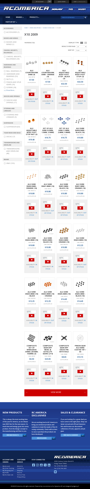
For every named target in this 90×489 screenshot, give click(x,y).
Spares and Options (35, 28)
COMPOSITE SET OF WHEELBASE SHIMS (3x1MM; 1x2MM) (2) (31, 350)
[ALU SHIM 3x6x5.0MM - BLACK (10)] (80, 284)
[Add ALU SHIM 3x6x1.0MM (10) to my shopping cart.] (48, 206)
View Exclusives (42, 438)
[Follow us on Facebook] (33, 466)
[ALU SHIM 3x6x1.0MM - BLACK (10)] (63, 176)
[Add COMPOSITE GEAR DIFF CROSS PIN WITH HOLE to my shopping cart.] (64, 371)
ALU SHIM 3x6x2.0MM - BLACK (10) (48, 240)
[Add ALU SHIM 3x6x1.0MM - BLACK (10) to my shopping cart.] (64, 208)
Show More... (9, 90)
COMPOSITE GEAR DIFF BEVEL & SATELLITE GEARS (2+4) (48, 350)
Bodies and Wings (11, 43)
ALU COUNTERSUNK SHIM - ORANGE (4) (47, 73)
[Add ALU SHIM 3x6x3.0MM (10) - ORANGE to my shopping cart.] (48, 315)
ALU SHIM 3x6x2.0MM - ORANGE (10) (64, 240)
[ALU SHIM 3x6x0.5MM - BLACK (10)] (80, 120)
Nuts (9, 79)
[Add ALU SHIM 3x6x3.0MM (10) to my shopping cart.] (80, 259)
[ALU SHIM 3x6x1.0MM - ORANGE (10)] (80, 176)
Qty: (29, 90)
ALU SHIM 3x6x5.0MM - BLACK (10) (80, 294)
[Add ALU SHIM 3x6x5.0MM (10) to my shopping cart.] (64, 313)
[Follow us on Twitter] (45, 466)
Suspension (13, 127)
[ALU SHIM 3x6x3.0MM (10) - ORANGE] (47, 284)
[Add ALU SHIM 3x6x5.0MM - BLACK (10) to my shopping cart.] (80, 315)
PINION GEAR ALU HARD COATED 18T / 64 (80, 349)
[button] (79, 1)
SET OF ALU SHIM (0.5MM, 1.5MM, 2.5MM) (48, 130)
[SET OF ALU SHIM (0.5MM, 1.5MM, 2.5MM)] (47, 120)
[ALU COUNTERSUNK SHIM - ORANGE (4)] (47, 62)
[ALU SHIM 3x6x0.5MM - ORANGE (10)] (31, 176)
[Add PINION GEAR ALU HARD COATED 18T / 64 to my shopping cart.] (80, 371)
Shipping (19, 470)
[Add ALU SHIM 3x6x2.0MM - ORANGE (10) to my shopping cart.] (64, 261)
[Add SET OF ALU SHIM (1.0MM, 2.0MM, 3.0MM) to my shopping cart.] (64, 152)
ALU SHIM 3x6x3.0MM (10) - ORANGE (47, 294)
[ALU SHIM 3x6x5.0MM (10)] (63, 284)
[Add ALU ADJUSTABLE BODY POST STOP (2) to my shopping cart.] (80, 96)
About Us (20, 466)
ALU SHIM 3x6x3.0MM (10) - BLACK (31, 294)
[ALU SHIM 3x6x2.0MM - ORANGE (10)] (63, 230)
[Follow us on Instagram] (37, 466)
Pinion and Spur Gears (13, 83)
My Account (40, 1)
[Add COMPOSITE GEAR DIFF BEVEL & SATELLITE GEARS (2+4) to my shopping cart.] (48, 373)
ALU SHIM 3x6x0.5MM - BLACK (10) (80, 130)
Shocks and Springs (11, 101)
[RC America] (45, 8)
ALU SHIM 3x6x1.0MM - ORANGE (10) (80, 186)
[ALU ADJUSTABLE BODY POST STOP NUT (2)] (31, 120)
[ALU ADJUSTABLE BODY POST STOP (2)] (80, 62)
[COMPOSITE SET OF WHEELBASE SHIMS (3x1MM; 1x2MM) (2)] (31, 338)
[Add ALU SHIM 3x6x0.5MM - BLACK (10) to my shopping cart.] (80, 152)
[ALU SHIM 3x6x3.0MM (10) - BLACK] (31, 284)
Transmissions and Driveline (13, 151)
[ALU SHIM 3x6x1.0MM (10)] (47, 176)
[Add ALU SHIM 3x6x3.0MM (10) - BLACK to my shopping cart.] (31, 315)
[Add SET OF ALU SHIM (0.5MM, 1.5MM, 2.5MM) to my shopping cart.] (48, 152)
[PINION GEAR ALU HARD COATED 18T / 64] (80, 338)
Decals (10, 136)
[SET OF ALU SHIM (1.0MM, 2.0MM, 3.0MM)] (63, 120)
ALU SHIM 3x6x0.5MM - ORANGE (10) (31, 186)
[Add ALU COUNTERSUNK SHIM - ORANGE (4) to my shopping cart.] (48, 96)
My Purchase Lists (8, 475)
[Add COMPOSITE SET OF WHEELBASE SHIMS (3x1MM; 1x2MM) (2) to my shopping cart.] (31, 373)
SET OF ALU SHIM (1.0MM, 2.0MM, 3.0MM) (64, 130)
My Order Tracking (8, 468)
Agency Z (76, 486)
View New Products (13, 435)
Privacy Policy (21, 477)
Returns (19, 472)
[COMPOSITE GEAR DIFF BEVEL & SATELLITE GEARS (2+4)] (47, 338)
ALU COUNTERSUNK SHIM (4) (31, 72)
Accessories (12, 32)
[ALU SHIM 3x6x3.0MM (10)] (80, 230)
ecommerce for (53, 486)
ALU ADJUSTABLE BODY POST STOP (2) (80, 73)
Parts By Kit (10, 22)
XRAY (10, 163)
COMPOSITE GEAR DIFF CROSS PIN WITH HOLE (64, 349)
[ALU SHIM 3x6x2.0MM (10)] (31, 230)
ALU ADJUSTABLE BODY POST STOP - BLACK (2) (64, 74)
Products (34, 17)
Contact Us (20, 468)
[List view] (85, 43)
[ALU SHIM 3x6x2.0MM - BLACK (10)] (47, 230)
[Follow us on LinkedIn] (49, 466)
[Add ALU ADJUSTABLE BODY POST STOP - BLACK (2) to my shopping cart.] (64, 98)
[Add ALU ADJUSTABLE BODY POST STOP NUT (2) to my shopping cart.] (31, 154)
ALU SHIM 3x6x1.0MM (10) (47, 185)
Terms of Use (21, 475)
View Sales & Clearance (71, 435)
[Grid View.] (81, 43)
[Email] (55, 472)
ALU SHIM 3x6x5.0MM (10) (64, 293)
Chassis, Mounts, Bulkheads (14, 57)
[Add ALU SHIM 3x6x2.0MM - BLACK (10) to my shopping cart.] (48, 261)
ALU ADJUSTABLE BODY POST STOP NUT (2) (31, 131)
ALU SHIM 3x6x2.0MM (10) (31, 239)
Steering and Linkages (12, 116)
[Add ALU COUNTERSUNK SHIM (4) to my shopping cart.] (31, 94)
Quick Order (61, 1)
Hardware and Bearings (13, 75)
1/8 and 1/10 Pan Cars (48, 28)
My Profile (6, 472)
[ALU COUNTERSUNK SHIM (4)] (31, 62)
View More (56, 392)
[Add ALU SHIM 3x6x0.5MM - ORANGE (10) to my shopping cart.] (31, 208)
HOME (8, 17)
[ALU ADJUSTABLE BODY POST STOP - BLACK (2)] (63, 62)
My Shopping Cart (8, 470)
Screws (11, 87)
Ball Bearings (13, 71)
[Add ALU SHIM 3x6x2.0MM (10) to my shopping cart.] (31, 259)
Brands (19, 17)
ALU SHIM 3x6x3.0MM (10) (80, 239)
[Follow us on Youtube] (41, 466)
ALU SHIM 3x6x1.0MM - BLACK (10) (64, 186)
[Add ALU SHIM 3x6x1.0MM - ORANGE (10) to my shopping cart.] (80, 208)
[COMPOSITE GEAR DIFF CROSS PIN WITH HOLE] (63, 338)
